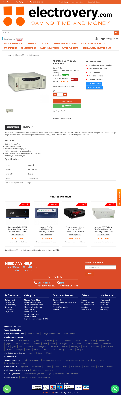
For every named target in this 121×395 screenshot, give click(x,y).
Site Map (56, 309)
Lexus (28, 350)
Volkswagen (62, 344)
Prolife (56, 367)
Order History (105, 302)
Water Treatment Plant (66, 43)
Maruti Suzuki (24, 341)
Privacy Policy (10, 305)
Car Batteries (10, 48)
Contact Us (57, 300)
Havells (100, 367)
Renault (17, 344)
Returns (56, 305)
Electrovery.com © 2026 (67, 392)
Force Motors (106, 344)
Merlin (65, 367)
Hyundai (36, 341)
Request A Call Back (119, 197)
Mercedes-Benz (104, 341)
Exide (40, 353)
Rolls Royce (75, 347)
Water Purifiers (70, 48)
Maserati (37, 350)
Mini (45, 350)
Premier (70, 350)
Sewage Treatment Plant (51, 334)
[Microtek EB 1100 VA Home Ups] (27, 82)
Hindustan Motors (91, 344)
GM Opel (19, 350)
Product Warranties (60, 307)
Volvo (79, 344)
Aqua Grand (36, 367)
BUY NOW (68, 106)
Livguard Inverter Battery (15, 363)
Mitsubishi (29, 347)
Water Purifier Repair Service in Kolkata (35, 377)
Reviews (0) (28, 127)
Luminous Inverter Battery (52, 360)
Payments (9, 312)
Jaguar (8, 344)
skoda (52, 344)
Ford (45, 344)
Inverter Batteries (49, 48)
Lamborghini (41, 347)
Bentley (61, 350)
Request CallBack (95, 83)
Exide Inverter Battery (32, 360)
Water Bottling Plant (39, 43)
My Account (105, 300)
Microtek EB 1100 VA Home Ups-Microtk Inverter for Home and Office (34, 250)
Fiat (72, 344)
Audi (85, 341)
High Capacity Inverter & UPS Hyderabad (63, 374)
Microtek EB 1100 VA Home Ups (27, 55)
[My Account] (96, 39)
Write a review (66, 119)
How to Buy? (86, 309)
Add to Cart (67, 101)
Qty (54, 91)
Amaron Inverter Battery (75, 360)
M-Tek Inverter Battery (96, 360)
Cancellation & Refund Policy (64, 302)
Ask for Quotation (95, 87)
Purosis (109, 367)
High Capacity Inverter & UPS (96, 48)
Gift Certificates (87, 302)
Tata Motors (47, 341)
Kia (7, 347)
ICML (53, 350)
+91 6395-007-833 (37, 2)
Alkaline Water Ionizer (93, 43)
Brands (84, 300)
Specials (84, 307)
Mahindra (36, 344)
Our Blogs (104, 309)
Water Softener (69, 334)
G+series (48, 367)
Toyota (77, 341)
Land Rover (54, 347)
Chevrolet (67, 341)
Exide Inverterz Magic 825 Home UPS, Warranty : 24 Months (75, 229)
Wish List (104, 305)
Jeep (14, 347)
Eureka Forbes (89, 367)
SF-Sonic (49, 353)
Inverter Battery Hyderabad (34, 374)
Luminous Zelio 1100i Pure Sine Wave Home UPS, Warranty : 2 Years (17, 229)
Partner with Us (87, 305)
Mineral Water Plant (14, 43)
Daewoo (9, 350)
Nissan (26, 344)
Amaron (32, 353)
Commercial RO (28, 48)
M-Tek (60, 68)
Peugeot (80, 350)
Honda (57, 341)
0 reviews (56, 119)
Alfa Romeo (95, 347)
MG (20, 347)
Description (13, 127)
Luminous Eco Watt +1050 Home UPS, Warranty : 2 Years (46, 229)
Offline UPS (36, 370)
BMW (93, 341)
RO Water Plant (33, 334)
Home (9, 55)
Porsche (64, 347)
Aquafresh (24, 367)
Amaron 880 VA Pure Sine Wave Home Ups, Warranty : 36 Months (103, 229)
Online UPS (49, 370)
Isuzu (85, 347)
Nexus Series (75, 367)
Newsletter (104, 307)
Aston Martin (108, 347)
